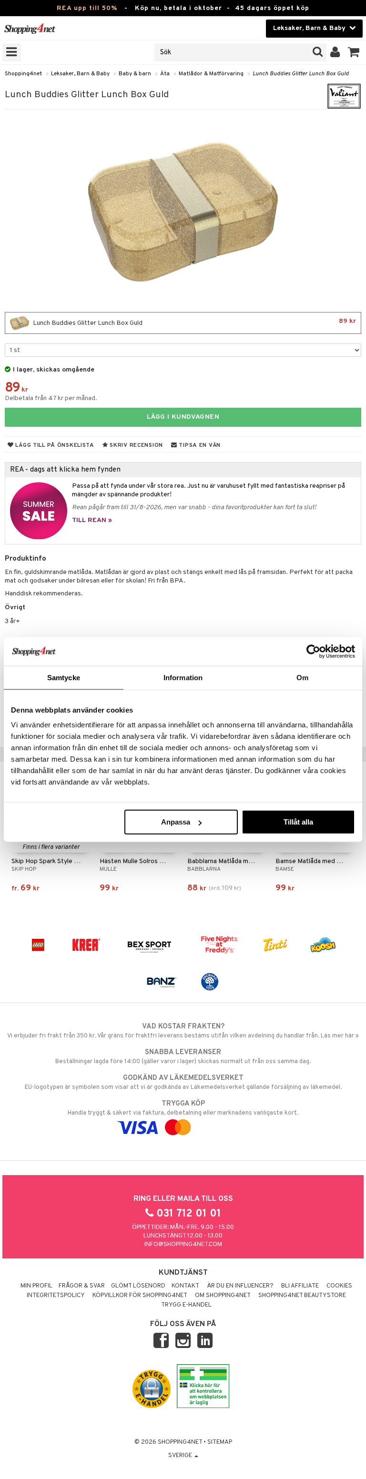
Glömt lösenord (138, 1286)
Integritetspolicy (56, 1295)
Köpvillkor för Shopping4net (139, 1295)
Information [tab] (183, 677)
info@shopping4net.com (183, 1244)
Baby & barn (135, 74)
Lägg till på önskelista (54, 445)
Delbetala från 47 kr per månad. (51, 398)
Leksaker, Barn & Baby (80, 74)
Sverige (180, 1455)
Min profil (36, 1286)
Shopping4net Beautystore (302, 1295)
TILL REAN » (92, 520)
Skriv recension (135, 445)
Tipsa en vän (199, 445)
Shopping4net (23, 74)
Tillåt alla (298, 822)
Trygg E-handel (186, 1305)
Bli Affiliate (300, 1286)
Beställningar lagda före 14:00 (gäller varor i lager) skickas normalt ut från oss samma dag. (183, 1057)
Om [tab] (302, 677)
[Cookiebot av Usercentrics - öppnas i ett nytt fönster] (313, 651)
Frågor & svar (82, 1286)
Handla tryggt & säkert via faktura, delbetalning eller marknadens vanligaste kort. (183, 1108)
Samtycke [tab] (63, 677)
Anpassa (175, 822)
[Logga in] (335, 52)
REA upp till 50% (87, 8)
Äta (165, 74)
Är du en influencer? (240, 1286)
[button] (354, 52)
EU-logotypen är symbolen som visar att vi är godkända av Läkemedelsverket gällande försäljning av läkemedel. (183, 1082)
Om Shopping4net (223, 1295)
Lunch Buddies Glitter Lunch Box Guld (301, 74)
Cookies (339, 1286)
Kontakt (185, 1286)
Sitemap (219, 1442)
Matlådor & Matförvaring (211, 74)
